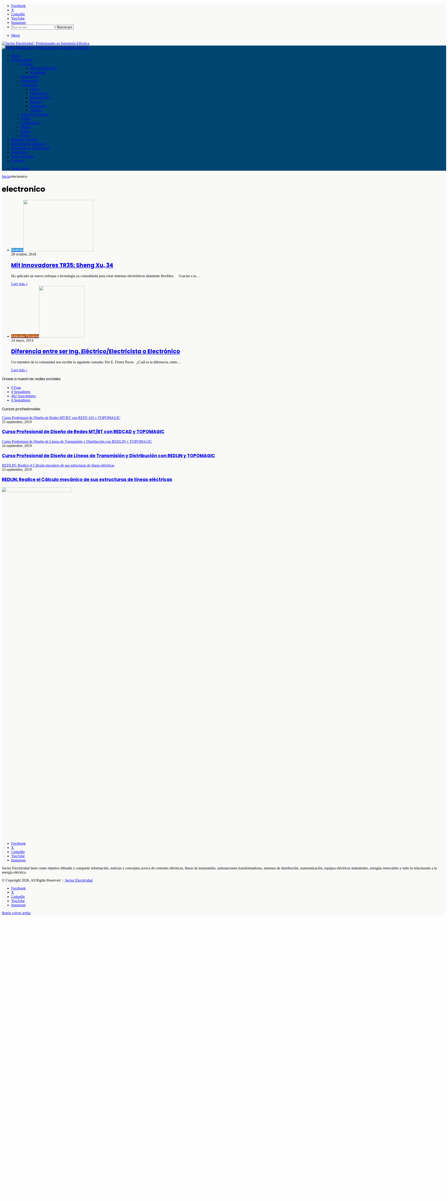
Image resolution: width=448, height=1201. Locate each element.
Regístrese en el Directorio (30, 148)
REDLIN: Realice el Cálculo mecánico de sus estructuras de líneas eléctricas (87, 479)
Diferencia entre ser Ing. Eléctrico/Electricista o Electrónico (95, 351)
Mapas (25, 127)
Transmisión (29, 76)
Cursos (26, 131)
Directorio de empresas (28, 144)
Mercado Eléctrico (43, 68)
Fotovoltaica (39, 93)
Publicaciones (21, 60)
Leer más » (19, 284)
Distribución (30, 81)
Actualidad (38, 72)
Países (25, 135)
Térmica (36, 110)
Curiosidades (30, 123)
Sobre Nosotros (22, 156)
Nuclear (36, 102)
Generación (29, 85)
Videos (26, 118)
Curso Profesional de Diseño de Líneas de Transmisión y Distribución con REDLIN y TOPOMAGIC (108, 456)
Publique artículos (24, 140)
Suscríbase (19, 152)
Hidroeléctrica (40, 97)
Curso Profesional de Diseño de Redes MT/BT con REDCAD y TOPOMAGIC (83, 432)
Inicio (15, 55)
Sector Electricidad (79, 880)
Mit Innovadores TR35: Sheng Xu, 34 (62, 265)
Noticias (27, 64)
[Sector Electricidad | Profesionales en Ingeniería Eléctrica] (45, 43)
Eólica (34, 89)
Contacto (17, 161)
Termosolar (38, 106)
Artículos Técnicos (34, 114)
